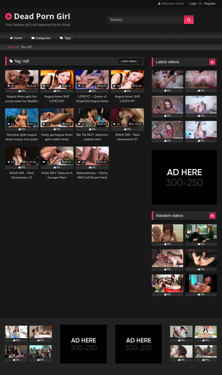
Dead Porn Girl (41, 16)
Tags (67, 38)
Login (193, 3)
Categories (43, 38)
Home (18, 38)
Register (210, 3)
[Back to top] (208, 362)
